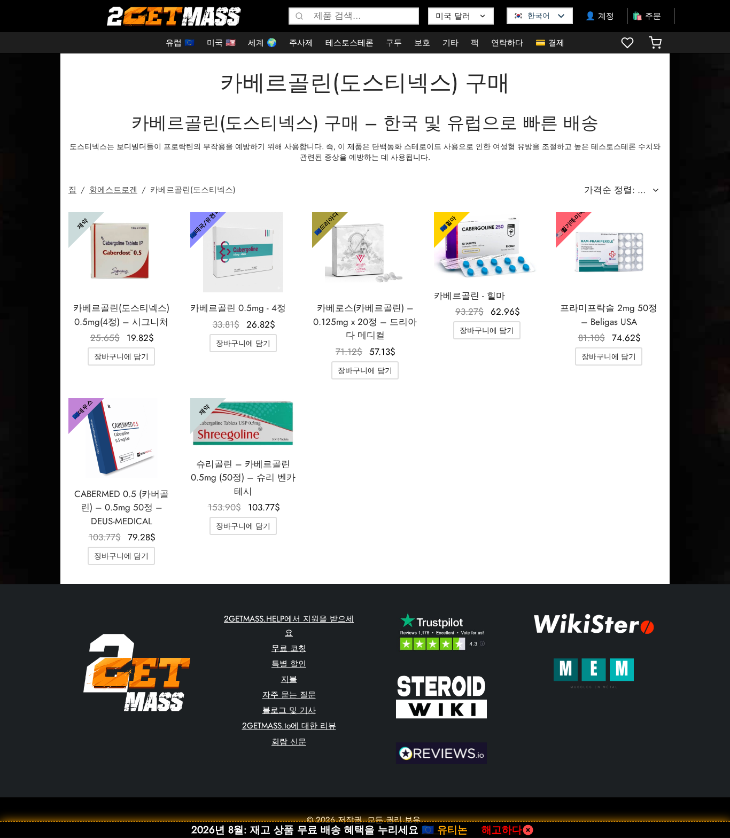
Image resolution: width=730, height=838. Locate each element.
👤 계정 (599, 16)
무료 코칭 (288, 648)
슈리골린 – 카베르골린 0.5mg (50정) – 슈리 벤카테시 (243, 477)
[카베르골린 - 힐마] (487, 246)
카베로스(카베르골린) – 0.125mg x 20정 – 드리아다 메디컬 (365, 321)
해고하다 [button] (502, 830)
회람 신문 (288, 742)
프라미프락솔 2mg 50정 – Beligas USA (608, 314)
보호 (422, 43)
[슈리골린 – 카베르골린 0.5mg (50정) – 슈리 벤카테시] (243, 423)
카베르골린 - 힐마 (469, 295)
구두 (394, 43)
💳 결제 (549, 43)
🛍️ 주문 (646, 16)
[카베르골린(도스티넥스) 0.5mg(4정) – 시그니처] (121, 252)
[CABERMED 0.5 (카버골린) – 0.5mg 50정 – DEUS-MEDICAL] (121, 438)
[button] (121, 356)
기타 (450, 43)
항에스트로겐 (113, 190)
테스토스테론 (349, 43)
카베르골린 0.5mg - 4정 (238, 307)
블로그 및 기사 (289, 710)
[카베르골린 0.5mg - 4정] (243, 252)
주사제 (301, 43)
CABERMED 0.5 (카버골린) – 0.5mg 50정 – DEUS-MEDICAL (121, 507)
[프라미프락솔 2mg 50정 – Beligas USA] (609, 252)
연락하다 (507, 43)
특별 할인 (288, 664)
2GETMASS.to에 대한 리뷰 (289, 726)
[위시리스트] (628, 42)
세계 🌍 (262, 43)
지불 (289, 679)
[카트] (655, 42)
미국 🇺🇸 (221, 43)
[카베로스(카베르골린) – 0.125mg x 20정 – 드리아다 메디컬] (365, 252)
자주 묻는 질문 (289, 695)
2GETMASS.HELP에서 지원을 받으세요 (289, 626)
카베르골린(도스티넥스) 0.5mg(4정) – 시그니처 (121, 314)
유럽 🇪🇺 (180, 43)
